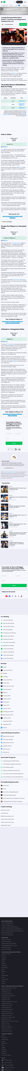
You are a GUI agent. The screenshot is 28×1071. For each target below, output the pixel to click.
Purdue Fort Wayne (18, 279)
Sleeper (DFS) (6, 705)
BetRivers (5, 692)
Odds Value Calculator (8, 739)
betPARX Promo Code (6, 1011)
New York (4, 955)
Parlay (4, 788)
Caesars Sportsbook (7, 679)
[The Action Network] (4, 2)
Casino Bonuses (4, 813)
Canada (3, 983)
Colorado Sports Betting (8, 636)
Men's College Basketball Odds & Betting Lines (12, 928)
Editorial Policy (5, 1039)
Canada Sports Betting (8, 655)
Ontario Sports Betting (8, 658)
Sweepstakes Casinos (6, 825)
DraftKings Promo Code (7, 1005)
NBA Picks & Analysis (6, 941)
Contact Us (4, 1053)
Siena (20, 167)
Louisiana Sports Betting (8, 626)
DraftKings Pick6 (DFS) (8, 711)
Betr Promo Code (5, 1023)
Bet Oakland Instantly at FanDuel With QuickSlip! (12, 415)
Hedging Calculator (7, 745)
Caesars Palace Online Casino (7, 819)
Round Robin (6, 785)
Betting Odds (6, 752)
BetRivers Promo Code (7, 1015)
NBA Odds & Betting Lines (7, 925)
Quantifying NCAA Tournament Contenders (12, 801)
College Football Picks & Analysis (9, 943)
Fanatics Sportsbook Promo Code (9, 987)
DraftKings (5, 676)
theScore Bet (6, 683)
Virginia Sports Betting (8, 639)
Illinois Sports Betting (8, 629)
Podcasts (4, 1049)
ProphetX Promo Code (6, 1003)
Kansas (3, 977)
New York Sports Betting (8, 623)
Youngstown (11, 344)
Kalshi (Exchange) (7, 689)
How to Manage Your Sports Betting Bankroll (13, 776)
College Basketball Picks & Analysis (9, 945)
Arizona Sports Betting (8, 648)
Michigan (4, 971)
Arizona (3, 961)
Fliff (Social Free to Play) (8, 686)
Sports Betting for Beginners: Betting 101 (12, 764)
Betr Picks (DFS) (6, 708)
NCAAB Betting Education (10, 782)
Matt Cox (13, 73)
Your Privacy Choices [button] (6, 1055)
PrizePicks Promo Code (7, 1031)
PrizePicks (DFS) (7, 698)
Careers (3, 1041)
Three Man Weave (9, 24)
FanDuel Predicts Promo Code (8, 995)
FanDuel (5, 727)
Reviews (4, 663)
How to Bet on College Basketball (10, 792)
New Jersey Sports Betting (9, 642)
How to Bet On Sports (8, 757)
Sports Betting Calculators (10, 733)
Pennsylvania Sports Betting (9, 632)
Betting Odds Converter (8, 742)
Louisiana (4, 957)
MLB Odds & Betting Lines (7, 932)
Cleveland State (16, 243)
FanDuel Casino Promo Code (7, 822)
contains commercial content (9, 472)
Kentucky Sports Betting (8, 652)
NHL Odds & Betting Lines (7, 934)
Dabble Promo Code (6, 1019)
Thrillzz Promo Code (6, 1029)
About (3, 1035)
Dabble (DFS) (6, 702)
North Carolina (5, 979)
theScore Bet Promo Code (7, 1009)
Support (3, 1047)
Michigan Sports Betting (8, 645)
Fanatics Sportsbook (7, 670)
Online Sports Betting (8, 620)
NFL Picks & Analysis (6, 939)
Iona (2, 149)
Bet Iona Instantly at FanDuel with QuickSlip (12, 217)
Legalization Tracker (6, 953)
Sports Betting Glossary (8, 767)
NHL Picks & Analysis (6, 949)
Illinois (3, 969)
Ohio (3, 973)
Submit (14, 443)
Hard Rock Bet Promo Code (8, 1013)
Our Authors (4, 1037)
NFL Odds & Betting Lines (7, 923)
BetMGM (5, 673)
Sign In (25, 1)
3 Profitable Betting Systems (9, 795)
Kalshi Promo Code (6, 997)
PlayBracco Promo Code (7, 1027)
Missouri (3, 981)
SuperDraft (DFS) (7, 724)
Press (3, 1045)
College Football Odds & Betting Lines (10, 927)
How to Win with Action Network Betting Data (13, 773)
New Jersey (4, 965)
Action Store (4, 1043)
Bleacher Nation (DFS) (8, 714)
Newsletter (4, 1051)
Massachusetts (5, 975)
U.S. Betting (5, 616)
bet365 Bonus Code (6, 991)
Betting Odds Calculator (8, 736)
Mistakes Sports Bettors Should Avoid (11, 770)
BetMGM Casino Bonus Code (7, 816)
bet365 (5, 667)
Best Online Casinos (5, 810)
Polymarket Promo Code (7, 993)
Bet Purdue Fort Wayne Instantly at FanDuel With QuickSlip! (12, 322)
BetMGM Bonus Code (6, 989)
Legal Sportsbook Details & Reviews (11, 760)
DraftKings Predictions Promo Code (9, 1001)
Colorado (4, 963)
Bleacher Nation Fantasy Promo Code (10, 1021)
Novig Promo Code (6, 999)
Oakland (15, 361)
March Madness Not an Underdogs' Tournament (14, 798)
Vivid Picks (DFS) (7, 718)
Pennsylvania (4, 967)
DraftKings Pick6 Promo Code (8, 1017)
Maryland (4, 959)
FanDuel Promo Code (6, 1007)
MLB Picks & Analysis (6, 947)
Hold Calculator (6, 749)
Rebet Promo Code (6, 1025)
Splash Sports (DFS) (7, 721)
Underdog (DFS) (6, 695)
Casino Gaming (6, 807)
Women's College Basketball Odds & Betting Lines (13, 930)
